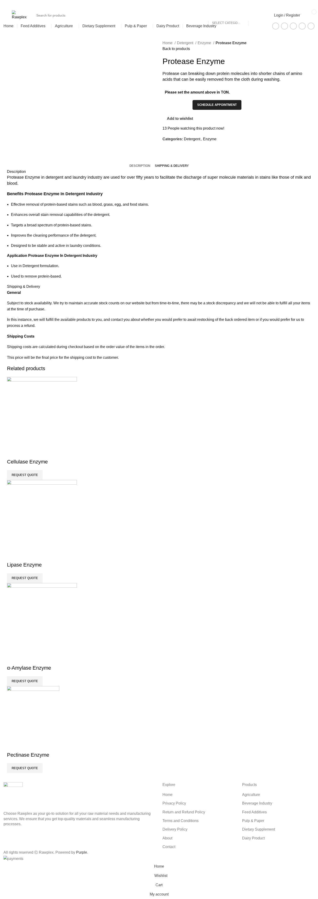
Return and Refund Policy (183, 812)
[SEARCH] (260, 12)
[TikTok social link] (312, 5)
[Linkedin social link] (306, 5)
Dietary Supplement (258, 829)
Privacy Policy (174, 803)
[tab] (139, 166)
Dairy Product (253, 838)
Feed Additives (254, 812)
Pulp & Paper (253, 821)
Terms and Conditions (180, 821)
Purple (81, 852)
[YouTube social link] (301, 5)
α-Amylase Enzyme (29, 668)
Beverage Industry (257, 803)
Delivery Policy (174, 829)
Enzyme (205, 43)
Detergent (185, 43)
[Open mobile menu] (5, 15)
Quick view (13, 452)
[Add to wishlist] (25, 452)
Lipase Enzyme (24, 565)
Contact (168, 847)
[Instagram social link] (295, 5)
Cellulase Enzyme (27, 462)
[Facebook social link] (290, 5)
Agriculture (251, 795)
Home (167, 43)
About (167, 838)
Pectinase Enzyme (28, 755)
